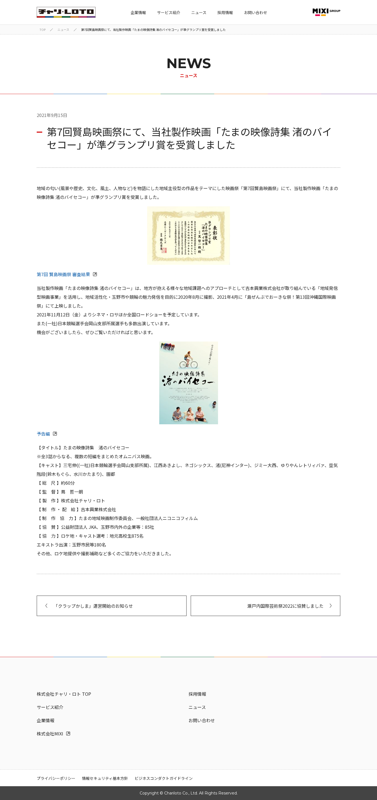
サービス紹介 (168, 12)
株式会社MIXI (50, 733)
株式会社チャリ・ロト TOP (64, 693)
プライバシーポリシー (56, 778)
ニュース (198, 12)
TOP (42, 29)
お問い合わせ (255, 12)
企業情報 (138, 12)
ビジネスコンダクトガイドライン (164, 778)
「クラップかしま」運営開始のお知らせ (93, 605)
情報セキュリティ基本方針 (105, 778)
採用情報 (225, 12)
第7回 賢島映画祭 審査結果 (63, 274)
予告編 (43, 433)
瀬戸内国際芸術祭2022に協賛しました (285, 605)
